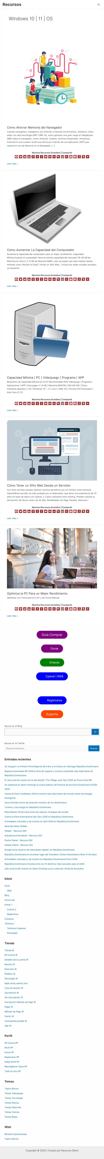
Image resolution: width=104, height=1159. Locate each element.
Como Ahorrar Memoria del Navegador (34, 127)
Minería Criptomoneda (16, 1134)
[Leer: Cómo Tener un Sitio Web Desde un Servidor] (52, 450)
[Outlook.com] (75, 157)
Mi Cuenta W (11, 955)
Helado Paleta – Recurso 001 (19, 845)
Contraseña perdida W (16, 1021)
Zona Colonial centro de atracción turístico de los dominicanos (36, 802)
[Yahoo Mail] (41, 157)
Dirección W (11, 969)
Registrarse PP (12, 1057)
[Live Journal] (83, 157)
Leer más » (12, 163)
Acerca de (10, 900)
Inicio (7, 886)
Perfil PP (9, 1047)
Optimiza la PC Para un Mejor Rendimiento (37, 593)
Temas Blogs (11, 1117)
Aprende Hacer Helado (16, 826)
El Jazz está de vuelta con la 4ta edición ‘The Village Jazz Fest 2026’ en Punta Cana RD (48, 780)
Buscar (93, 748)
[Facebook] (16, 157)
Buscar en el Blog (13, 726)
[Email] (46, 157)
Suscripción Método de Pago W (20, 1002)
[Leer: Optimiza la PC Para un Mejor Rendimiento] (52, 558)
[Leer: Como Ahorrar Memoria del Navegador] (52, 77)
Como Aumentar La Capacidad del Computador (40, 250)
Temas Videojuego (14, 1093)
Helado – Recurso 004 (16, 831)
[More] (87, 157)
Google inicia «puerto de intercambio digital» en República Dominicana (40, 849)
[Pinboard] (58, 157)
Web (9, 890)
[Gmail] (71, 157)
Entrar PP (9, 1052)
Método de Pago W (14, 1011)
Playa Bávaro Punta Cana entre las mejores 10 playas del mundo (36, 812)
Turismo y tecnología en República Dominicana (28, 807)
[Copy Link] (66, 157)
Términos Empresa (16, 928)
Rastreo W (10, 964)
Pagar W (9, 1007)
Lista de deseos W (14, 988)
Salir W (8, 1025)
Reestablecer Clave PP (16, 1066)
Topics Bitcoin (12, 1088)
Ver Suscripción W (14, 997)
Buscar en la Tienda (14, 743)
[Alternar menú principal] (98, 4)
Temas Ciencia (12, 1112)
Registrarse (12, 914)
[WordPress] (62, 157)
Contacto (9, 919)
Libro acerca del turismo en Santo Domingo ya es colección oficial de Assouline (44, 868)
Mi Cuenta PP (11, 1043)
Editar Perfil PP (12, 1062)
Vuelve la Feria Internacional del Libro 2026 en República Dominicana (39, 816)
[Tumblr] (37, 157)
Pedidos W (10, 974)
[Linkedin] (29, 157)
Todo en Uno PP (13, 1071)
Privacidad (12, 933)
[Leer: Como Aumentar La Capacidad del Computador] (45, 209)
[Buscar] (95, 732)
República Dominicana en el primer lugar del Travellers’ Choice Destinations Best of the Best (51, 854)
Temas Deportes (13, 1107)
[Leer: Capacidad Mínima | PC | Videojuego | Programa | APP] (40, 334)
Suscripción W (12, 992)
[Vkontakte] (50, 157)
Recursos (12, 4)
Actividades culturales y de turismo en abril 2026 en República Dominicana (42, 821)
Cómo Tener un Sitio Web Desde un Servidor (39, 485)
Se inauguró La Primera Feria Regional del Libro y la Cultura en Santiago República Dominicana (51, 766)
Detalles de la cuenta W (16, 959)
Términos (9, 923)
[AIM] (79, 157)
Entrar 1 (8, 904)
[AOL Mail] (54, 157)
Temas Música (12, 1102)
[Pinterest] (33, 157)
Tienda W (9, 950)
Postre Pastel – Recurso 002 (19, 840)
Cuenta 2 (11, 909)
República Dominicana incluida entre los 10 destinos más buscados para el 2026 (44, 864)
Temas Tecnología (14, 1098)
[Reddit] (25, 157)
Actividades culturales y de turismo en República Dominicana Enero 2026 (41, 859)
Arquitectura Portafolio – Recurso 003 (23, 835)
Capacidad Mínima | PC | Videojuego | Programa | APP (45, 377)
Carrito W (9, 1016)
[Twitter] (20, 157)
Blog (7, 895)
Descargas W (11, 978)
